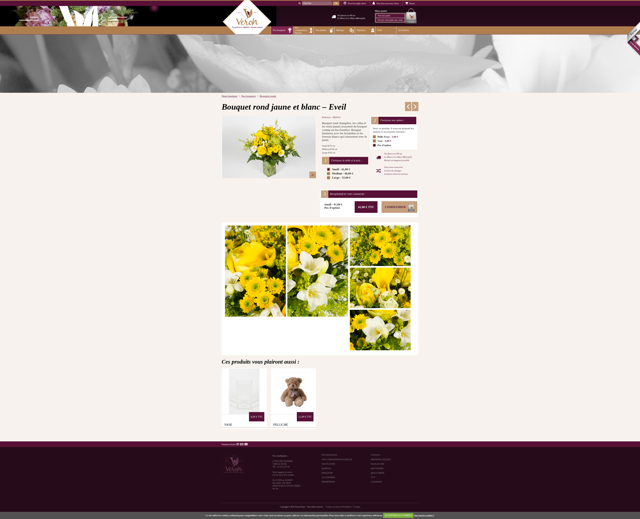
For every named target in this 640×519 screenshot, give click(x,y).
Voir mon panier (384, 15)
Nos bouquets (329, 455)
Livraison (376, 482)
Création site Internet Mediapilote (339, 507)
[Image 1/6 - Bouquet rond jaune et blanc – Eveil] (269, 147)
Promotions (328, 482)
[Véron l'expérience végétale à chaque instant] (247, 33)
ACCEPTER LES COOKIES (398, 515)
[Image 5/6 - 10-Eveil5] (380, 288)
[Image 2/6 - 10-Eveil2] (255, 271)
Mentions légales (381, 459)
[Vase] (244, 391)
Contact (375, 455)
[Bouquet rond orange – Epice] (415, 106)
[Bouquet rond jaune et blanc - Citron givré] (408, 106)
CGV (373, 477)
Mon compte (377, 473)
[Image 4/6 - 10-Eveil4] (380, 246)
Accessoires (328, 477)
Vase (228, 424)
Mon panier (377, 468)
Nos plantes (328, 464)
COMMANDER (395, 207)
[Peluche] (293, 391)
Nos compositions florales (337, 459)
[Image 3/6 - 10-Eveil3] (317, 271)
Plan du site (377, 464)
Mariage (326, 468)
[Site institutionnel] (633, 39)
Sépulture (327, 473)
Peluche (280, 424)
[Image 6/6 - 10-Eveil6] (380, 330)
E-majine (356, 507)
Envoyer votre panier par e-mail (390, 20)
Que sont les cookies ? (424, 515)
